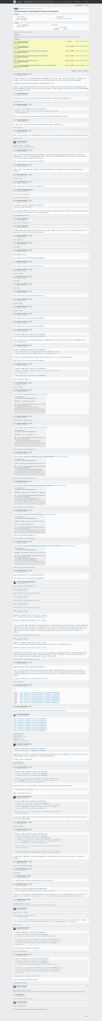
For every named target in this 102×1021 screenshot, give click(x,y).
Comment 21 (19, 453)
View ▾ (86, 5)
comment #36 (42, 888)
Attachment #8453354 (18, 567)
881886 (20, 178)
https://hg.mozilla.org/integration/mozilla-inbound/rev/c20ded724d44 (40, 692)
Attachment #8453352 (18, 507)
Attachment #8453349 (18, 449)
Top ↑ (86, 1016)
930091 (18, 247)
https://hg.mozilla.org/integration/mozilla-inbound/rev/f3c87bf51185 (40, 694)
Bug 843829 (17, 83)
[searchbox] (39, 2)
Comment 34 (19, 798)
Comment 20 (19, 424)
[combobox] (39, 2)
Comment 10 (19, 227)
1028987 (21, 273)
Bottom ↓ (74, 71)
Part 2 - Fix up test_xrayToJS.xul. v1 (21, 46)
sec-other (20, 101)
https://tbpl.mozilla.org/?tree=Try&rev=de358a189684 (29, 360)
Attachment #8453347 (18, 420)
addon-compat (21, 763)
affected (26, 912)
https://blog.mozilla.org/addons (70, 630)
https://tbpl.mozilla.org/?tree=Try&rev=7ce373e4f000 (29, 161)
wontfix (65, 29)
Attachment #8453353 (18, 538)
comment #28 (42, 748)
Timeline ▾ (86, 71)
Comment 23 (19, 511)
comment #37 (42, 932)
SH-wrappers (19, 239)
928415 (18, 288)
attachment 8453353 (25, 615)
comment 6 (26, 210)
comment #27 (66, 754)
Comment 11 (19, 251)
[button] (86, 2)
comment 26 (33, 666)
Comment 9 (19, 201)
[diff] (39, 615)
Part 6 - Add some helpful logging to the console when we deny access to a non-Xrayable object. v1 (35, 65)
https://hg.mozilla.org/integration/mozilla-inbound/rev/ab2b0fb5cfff (46, 710)
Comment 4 (19, 132)
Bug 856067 (21, 8)
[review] (44, 615)
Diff (80, 41)
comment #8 (40, 205)
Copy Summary (78, 5)
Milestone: (18, 26)
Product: (19, 16)
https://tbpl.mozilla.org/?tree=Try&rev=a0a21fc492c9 (29, 266)
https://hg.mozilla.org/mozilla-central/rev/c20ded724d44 (30, 718)
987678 (18, 280)
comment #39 (45, 958)
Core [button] (22, 16)
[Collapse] (87, 75)
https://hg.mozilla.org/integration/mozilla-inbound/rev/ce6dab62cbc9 (40, 696)
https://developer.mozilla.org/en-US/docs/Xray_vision (31, 678)
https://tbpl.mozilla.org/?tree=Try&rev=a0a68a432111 (29, 295)
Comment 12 (19, 262)
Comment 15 (19, 323)
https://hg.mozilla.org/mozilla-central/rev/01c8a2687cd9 (30, 725)
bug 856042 (78, 80)
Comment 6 (19, 166)
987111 (20, 865)
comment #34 (44, 833)
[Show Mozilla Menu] (14, 2)
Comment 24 (19, 543)
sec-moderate (27, 145)
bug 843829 (46, 78)
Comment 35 (19, 830)
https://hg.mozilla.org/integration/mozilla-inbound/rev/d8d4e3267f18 (40, 701)
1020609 (24, 865)
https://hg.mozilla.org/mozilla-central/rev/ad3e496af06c (30, 723)
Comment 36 (19, 877)
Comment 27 (19, 639)
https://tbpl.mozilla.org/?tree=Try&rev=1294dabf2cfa (29, 326)
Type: (57, 16)
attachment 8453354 (25, 642)
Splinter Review (85, 41)
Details (77, 41)
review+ (69, 41)
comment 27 (42, 666)
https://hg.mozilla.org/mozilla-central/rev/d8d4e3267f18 (30, 727)
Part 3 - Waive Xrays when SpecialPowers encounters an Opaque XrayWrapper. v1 (31, 50)
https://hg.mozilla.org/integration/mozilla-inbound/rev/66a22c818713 (40, 702)
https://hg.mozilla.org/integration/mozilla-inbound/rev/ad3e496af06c (40, 697)
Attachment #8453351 (18, 478)
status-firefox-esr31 (17, 912)
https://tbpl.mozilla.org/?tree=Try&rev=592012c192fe (29, 186)
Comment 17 (19, 346)
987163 (27, 865)
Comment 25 (19, 571)
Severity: (65, 18)
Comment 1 (19, 95)
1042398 (21, 826)
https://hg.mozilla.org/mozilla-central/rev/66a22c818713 (30, 728)
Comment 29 (19, 686)
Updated (18, 142)
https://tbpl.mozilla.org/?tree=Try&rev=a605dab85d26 (29, 258)
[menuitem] (59, 2)
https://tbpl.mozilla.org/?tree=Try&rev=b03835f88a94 (29, 578)
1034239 (20, 310)
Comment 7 (19, 183)
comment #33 (42, 801)
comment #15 (42, 334)
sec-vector (27, 903)
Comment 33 (19, 768)
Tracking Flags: (54, 25)
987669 (20, 387)
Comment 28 (19, 663)
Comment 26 (19, 612)
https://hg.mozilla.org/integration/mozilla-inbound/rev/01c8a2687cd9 (40, 699)
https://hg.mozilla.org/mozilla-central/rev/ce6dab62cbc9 (30, 722)
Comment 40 (19, 955)
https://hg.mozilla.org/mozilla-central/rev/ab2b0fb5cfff (30, 730)
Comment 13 (19, 292)
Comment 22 (19, 482)
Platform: (19, 19)
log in (20, 1009)
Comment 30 (19, 707)
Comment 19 (19, 391)
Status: (19, 25)
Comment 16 (19, 331)
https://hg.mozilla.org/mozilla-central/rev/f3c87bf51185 (30, 720)
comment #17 (42, 368)
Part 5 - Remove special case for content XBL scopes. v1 (25, 60)
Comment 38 (19, 916)
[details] (34, 615)
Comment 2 (19, 105)
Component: (18, 18)
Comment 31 (19, 715)
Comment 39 (19, 929)
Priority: (56, 18)
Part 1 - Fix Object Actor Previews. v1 (21, 41)
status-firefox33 (16, 736)
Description (19, 75)
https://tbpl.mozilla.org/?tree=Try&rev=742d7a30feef (29, 318)
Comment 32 (19, 745)
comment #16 (42, 349)
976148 (31, 865)
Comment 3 (19, 121)
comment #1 (43, 109)
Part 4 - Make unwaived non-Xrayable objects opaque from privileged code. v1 (30, 55)
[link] (30, 405)
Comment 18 (19, 365)
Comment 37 (19, 885)
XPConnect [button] (24, 18)
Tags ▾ (80, 71)
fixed (65, 28)
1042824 (18, 872)
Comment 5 (19, 151)
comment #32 (44, 771)
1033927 (20, 303)
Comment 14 (19, 315)
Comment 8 (19, 191)
